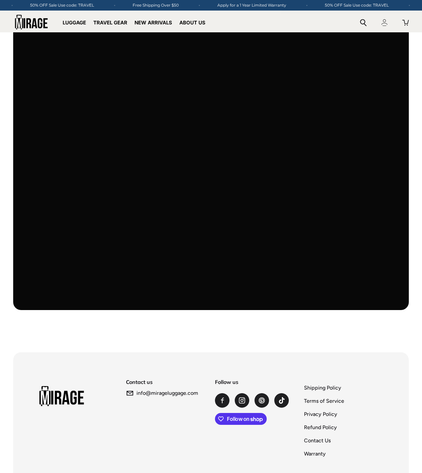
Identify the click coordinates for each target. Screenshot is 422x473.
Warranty (315, 454)
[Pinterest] (262, 400)
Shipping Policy (322, 388)
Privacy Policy (320, 414)
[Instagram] (242, 400)
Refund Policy (320, 427)
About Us (192, 22)
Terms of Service (324, 401)
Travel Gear (110, 22)
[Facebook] (222, 400)
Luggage (74, 22)
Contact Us (317, 440)
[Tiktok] (281, 400)
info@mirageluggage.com (167, 393)
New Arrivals (153, 22)
